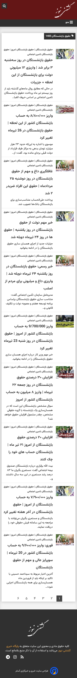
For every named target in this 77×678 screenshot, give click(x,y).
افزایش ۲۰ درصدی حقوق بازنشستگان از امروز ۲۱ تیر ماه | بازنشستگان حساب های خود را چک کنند (30, 448)
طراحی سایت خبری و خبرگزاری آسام (32, 671)
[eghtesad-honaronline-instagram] (15, 657)
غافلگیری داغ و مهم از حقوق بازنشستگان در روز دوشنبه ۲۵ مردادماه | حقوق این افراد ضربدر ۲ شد (29, 182)
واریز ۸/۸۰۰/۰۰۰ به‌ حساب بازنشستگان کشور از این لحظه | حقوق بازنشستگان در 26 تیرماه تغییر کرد (30, 127)
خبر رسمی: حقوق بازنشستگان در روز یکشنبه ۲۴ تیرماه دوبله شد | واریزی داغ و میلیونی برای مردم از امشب (29, 277)
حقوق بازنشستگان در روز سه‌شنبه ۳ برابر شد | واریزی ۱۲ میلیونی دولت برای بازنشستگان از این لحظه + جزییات (28, 71)
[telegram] (8, 657)
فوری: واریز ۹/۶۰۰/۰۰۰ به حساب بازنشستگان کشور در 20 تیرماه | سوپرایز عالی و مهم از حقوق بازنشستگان (30, 556)
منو (67, 22)
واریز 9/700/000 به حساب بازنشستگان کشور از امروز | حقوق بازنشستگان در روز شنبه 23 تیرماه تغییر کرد (28, 337)
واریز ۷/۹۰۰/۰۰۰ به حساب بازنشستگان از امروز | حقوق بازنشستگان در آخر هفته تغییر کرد (28, 505)
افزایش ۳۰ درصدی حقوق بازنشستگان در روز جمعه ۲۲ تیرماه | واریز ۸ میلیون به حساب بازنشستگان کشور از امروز (29, 388)
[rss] (22, 657)
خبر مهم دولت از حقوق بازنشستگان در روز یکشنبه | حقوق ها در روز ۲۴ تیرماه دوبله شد (28, 230)
